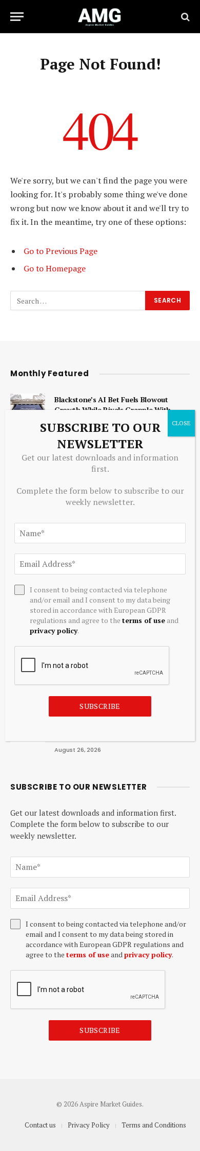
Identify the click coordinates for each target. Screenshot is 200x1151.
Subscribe (100, 1030)
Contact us (40, 1125)
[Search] (184, 16)
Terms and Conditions (154, 1125)
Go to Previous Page (60, 251)
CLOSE (181, 423)
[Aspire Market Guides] (99, 16)
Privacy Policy (89, 1125)
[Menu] (17, 16)
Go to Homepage (55, 268)
